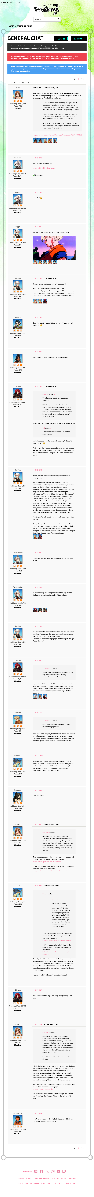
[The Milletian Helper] (14, 205)
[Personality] (21, 101)
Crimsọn (18, 386)
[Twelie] (45, 696)
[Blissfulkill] (17, 164)
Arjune (17, 192)
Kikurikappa (18, 1113)
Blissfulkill (18, 158)
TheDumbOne (18, 553)
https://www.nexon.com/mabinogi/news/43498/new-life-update (37, 48)
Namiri (18, 88)
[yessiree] (45, 140)
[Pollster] (20, 566)
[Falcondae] (17, 762)
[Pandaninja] (55, 262)
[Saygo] (17, 233)
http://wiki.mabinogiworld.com (44, 168)
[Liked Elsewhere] (20, 291)
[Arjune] (17, 199)
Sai (18, 352)
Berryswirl (17, 790)
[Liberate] (55, 140)
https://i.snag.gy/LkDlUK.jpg (43, 1089)
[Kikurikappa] (17, 1120)
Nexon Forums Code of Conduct (60, 66)
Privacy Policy (46, 1183)
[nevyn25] (35, 696)
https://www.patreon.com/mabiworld (47, 862)
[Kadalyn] (17, 285)
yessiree (18, 713)
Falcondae (17, 756)
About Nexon (70, 1183)
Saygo (17, 227)
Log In (61, 38)
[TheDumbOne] (17, 559)
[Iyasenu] (40, 262)
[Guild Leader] (14, 399)
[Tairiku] (45, 610)
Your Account (23, 1183)
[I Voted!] (14, 101)
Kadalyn (18, 278)
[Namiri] (18, 94)
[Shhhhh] (17, 171)
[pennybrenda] (40, 140)
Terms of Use (58, 1183)
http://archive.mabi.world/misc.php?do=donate (50, 871)
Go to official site (9, 3)
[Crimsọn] (45, 301)
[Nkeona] (35, 262)
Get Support (34, 1183)
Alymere (18, 317)
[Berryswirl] (40, 610)
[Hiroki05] (50, 140)
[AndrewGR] (45, 262)
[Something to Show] (14, 171)
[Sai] (35, 140)
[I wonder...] (17, 101)
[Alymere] (17, 324)
